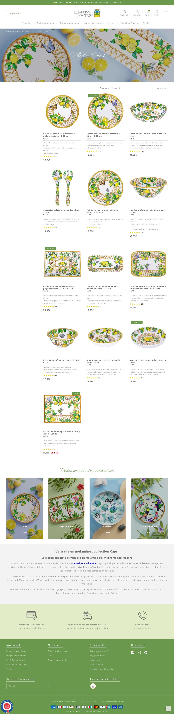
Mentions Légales (89, 701)
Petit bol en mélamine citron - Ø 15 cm (61, 360)
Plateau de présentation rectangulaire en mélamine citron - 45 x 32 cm (148, 287)
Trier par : (104, 88)
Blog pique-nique (98, 655)
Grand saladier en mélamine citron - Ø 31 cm (148, 135)
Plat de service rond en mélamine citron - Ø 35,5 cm (102, 211)
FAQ (50, 655)
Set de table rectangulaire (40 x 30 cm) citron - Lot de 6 (61, 432)
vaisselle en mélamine (84, 563)
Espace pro (15, 13)
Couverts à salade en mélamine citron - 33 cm (62, 211)
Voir (24, 532)
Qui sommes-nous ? (99, 651)
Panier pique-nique (46, 23)
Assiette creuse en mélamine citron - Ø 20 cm (148, 361)
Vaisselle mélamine (129, 23)
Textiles (147, 23)
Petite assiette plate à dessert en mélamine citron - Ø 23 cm (59, 135)
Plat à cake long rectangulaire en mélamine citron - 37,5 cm (102, 287)
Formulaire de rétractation (102, 669)
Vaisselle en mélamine (16, 664)
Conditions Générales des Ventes (63, 701)
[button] (28, 24)
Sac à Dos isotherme (15, 660)
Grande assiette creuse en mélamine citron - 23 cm (103, 361)
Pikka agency (103, 712)
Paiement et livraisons (58, 651)
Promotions (27, 23)
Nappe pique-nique (93, 23)
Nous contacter (97, 664)
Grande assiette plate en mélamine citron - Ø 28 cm (103, 135)
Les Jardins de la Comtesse (82, 712)
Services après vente (57, 660)
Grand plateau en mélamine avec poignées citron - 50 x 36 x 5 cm (59, 287)
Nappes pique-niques (16, 655)
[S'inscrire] (49, 686)
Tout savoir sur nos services (113, 701)
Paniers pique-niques (16, 651)
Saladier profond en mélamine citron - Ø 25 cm (148, 211)
